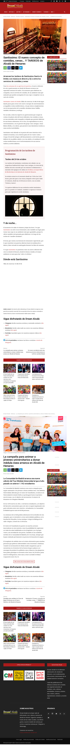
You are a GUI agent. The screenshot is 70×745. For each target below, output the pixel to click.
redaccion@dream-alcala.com (28, 732)
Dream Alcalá (6, 16)
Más (52, 12)
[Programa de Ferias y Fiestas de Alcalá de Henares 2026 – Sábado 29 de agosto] (24, 389)
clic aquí (13, 330)
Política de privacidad (28, 739)
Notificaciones (35, 1)
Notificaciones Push (51, 739)
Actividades (26, 12)
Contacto (42, 1)
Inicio (5, 12)
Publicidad (28, 1)
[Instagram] (54, 1)
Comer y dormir (36, 12)
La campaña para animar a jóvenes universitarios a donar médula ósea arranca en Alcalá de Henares (13, 352)
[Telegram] (57, 1)
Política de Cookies (40, 739)
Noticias (11, 12)
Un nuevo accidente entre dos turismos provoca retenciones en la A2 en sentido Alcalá (35, 352)
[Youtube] (65, 1)
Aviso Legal (19, 739)
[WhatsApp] (62, 1)
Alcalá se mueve (20, 16)
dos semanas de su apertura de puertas (18, 86)
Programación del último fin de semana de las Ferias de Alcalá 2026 (24, 375)
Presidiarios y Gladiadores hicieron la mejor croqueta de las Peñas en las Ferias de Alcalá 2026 (37, 399)
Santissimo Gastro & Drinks (12, 101)
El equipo (22, 1)
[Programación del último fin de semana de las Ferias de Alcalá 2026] (24, 368)
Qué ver (18, 12)
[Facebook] (51, 1)
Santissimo (7, 230)
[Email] (17, 68)
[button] (64, 12)
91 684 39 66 (36, 101)
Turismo (45, 12)
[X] (59, 1)
